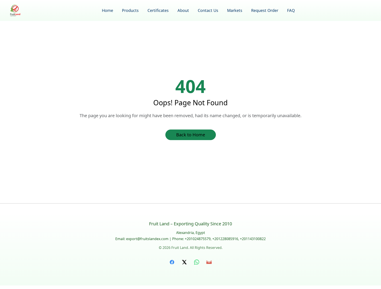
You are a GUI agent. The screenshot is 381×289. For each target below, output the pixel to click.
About (183, 10)
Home (107, 10)
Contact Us (208, 10)
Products (130, 10)
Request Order (264, 10)
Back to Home (190, 135)
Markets (234, 10)
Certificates (158, 10)
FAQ (291, 10)
